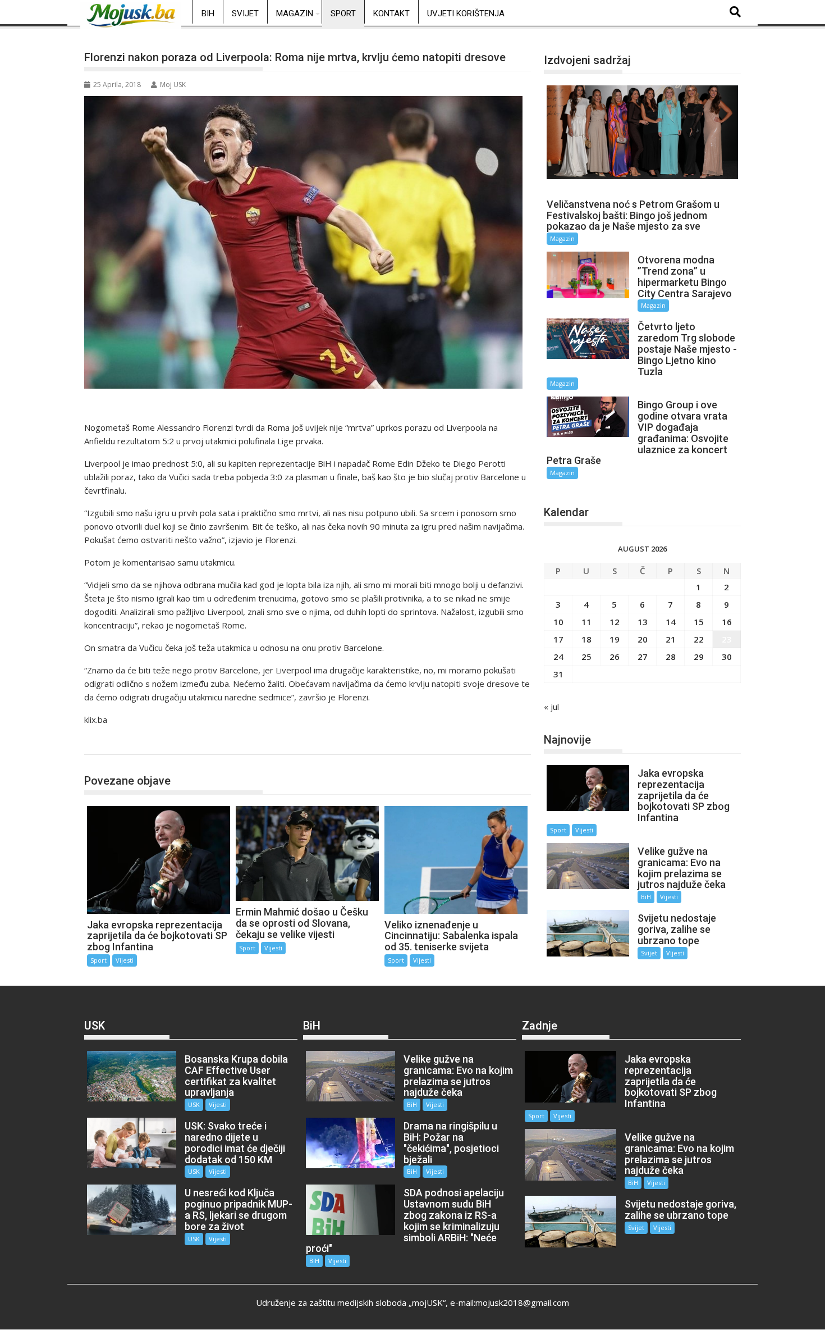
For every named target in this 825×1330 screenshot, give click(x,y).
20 (643, 639)
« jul (551, 706)
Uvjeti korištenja (466, 13)
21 (671, 639)
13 (643, 621)
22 (699, 639)
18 (586, 639)
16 (727, 621)
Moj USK (173, 84)
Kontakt (391, 13)
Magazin (294, 13)
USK (194, 1104)
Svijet (245, 13)
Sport (343, 13)
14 (671, 621)
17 (558, 639)
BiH (207, 13)
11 (586, 621)
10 (558, 621)
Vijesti (125, 960)
